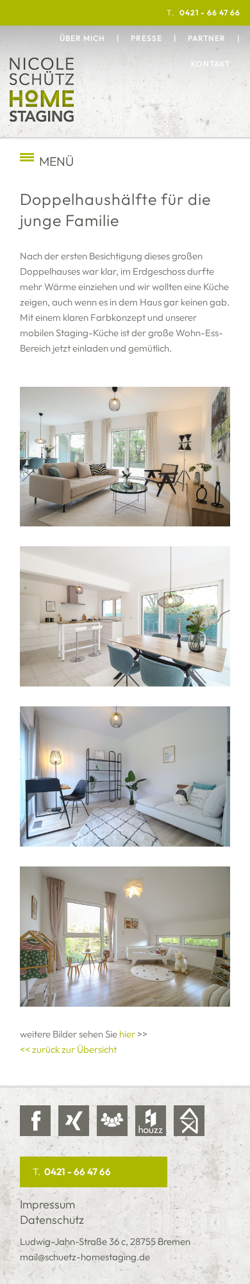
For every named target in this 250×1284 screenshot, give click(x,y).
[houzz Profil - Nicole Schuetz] (150, 1120)
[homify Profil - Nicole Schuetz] (189, 1120)
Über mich (82, 38)
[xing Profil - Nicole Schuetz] (73, 1120)
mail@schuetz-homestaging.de (85, 1257)
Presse (146, 38)
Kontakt (210, 64)
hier (127, 1034)
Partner (207, 38)
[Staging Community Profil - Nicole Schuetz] (112, 1120)
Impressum (47, 1204)
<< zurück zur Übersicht (68, 1049)
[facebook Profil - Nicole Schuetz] (35, 1120)
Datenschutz (52, 1219)
